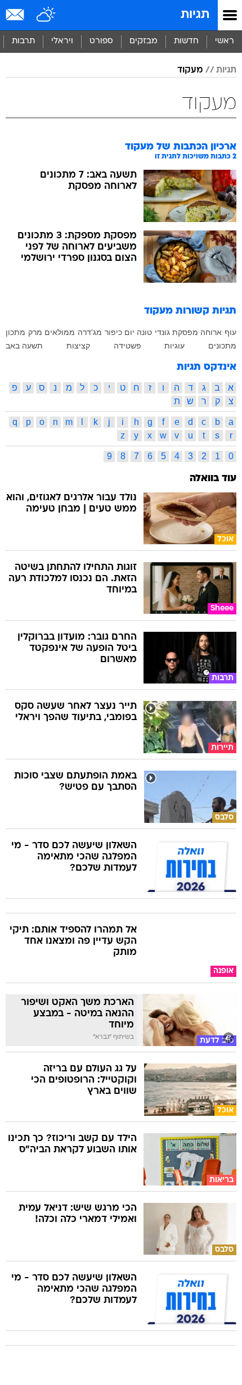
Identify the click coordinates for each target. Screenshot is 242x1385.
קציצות (78, 345)
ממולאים (59, 332)
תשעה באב (24, 345)
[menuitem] (186, 41)
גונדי (162, 332)
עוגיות (174, 345)
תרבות (23, 41)
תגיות (195, 15)
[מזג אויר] (46, 15)
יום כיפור (120, 332)
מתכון (15, 332)
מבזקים (143, 41)
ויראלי (62, 41)
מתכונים (222, 345)
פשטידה (127, 345)
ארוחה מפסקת (197, 332)
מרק (35, 332)
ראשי (224, 41)
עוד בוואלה (213, 478)
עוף (230, 332)
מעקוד (190, 70)
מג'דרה (90, 332)
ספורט (101, 41)
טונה (144, 332)
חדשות (186, 41)
